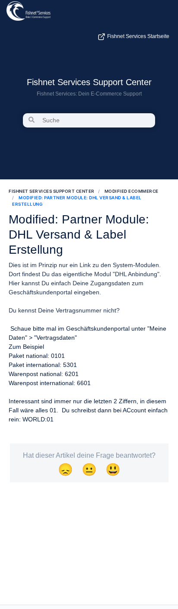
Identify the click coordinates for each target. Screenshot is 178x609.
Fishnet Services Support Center (89, 82)
